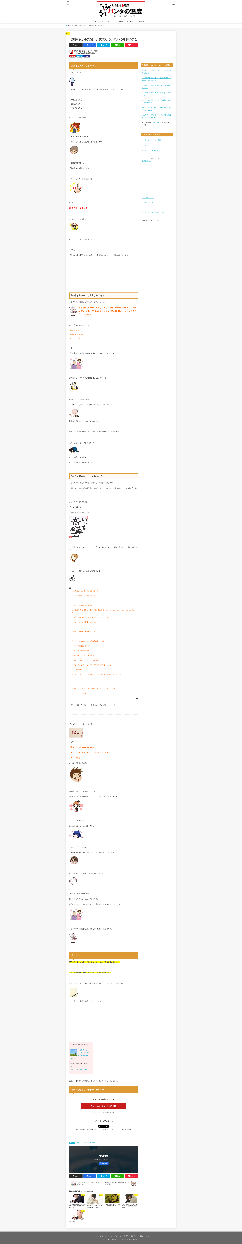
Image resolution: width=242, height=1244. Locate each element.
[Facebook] (104, 1163)
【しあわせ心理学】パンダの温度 (117, 1239)
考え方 (68, 33)
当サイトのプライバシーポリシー (153, 212)
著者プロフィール (144, 21)
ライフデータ (146, 161)
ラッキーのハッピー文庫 (121, 21)
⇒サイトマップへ (148, 202)
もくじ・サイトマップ (105, 21)
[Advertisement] (103, 272)
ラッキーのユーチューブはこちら (102, 1106)
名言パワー (133, 21)
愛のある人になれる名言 (78, 1069)
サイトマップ (158, 122)
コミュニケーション (83, 1142)
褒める (93, 1142)
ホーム (94, 21)
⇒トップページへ (148, 198)
